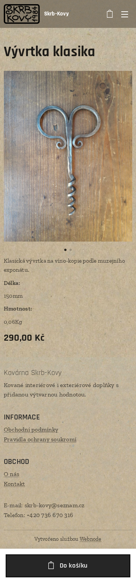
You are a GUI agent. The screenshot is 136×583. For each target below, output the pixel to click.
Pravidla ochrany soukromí (40, 439)
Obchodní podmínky (31, 429)
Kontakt (14, 483)
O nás (11, 473)
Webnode (91, 539)
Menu (124, 13)
